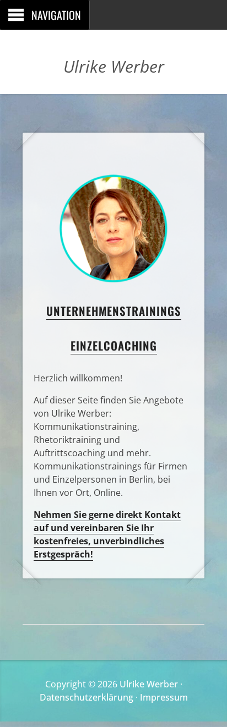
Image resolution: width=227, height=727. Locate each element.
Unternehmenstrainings (113, 310)
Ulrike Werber (149, 684)
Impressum (164, 697)
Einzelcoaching (114, 345)
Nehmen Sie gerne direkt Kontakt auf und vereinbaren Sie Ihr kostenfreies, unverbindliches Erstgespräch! (107, 534)
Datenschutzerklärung (86, 697)
